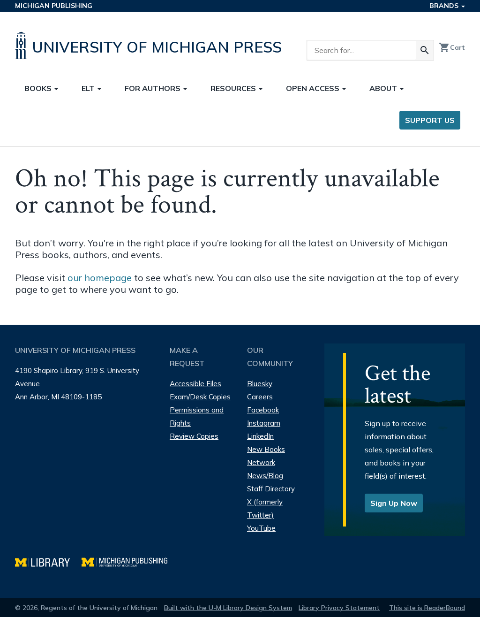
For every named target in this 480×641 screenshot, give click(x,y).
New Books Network (266, 456)
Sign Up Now (393, 503)
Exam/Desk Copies (200, 396)
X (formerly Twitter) (265, 508)
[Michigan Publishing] (129, 561)
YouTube (261, 528)
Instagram (263, 423)
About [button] (384, 88)
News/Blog (265, 475)
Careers (260, 396)
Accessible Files (195, 383)
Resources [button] (234, 88)
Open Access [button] (313, 88)
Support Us (430, 120)
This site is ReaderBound (427, 607)
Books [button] (38, 88)
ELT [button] (89, 88)
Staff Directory (271, 488)
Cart (452, 47)
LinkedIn (260, 436)
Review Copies (194, 436)
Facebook (263, 409)
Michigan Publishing (53, 5)
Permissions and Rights (197, 416)
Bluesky (259, 383)
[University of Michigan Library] (48, 561)
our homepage (100, 277)
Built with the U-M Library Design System (228, 607)
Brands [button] (444, 5)
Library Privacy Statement (339, 607)
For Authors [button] (153, 88)
